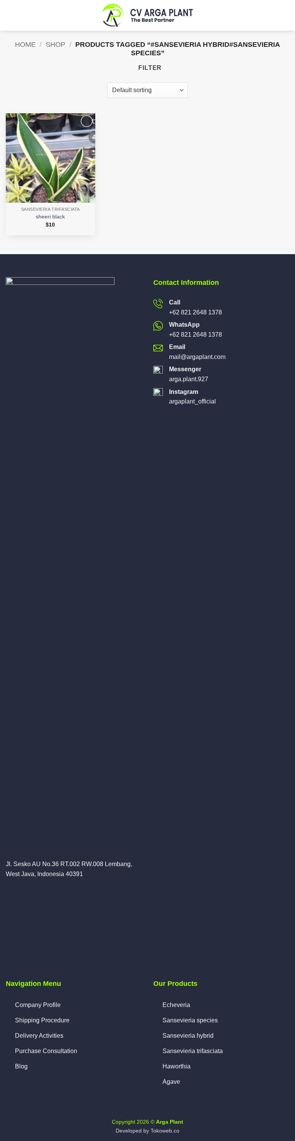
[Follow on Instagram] (20, 892)
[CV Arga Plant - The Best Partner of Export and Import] (147, 15)
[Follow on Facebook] (10, 892)
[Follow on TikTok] (29, 892)
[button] (10, 15)
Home (25, 44)
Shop (55, 44)
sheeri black (50, 216)
